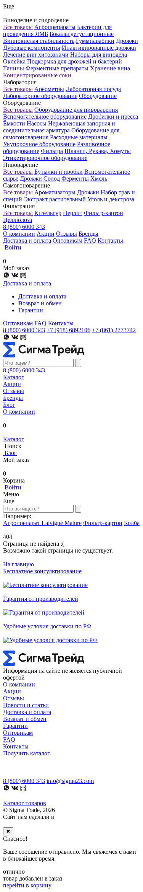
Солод (51, 178)
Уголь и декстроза (110, 199)
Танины (13, 68)
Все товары (18, 27)
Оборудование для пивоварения (76, 109)
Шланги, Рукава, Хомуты (97, 151)
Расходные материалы (79, 137)
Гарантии (30, 310)
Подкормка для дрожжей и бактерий (74, 61)
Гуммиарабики (95, 41)
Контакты (110, 240)
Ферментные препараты (57, 68)
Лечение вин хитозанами (36, 54)
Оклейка (14, 61)
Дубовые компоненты (31, 47)
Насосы (37, 123)
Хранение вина (110, 68)
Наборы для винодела (98, 54)
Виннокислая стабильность (38, 41)
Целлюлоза (17, 220)
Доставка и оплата (27, 240)
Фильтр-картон (103, 213)
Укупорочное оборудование (39, 144)
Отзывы (66, 233)
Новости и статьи (26, 705)
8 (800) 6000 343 (24, 226)
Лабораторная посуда (93, 89)
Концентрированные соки (37, 75)
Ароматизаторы (55, 192)
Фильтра (52, 151)
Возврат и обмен (40, 303)
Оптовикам (67, 240)
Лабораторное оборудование (40, 96)
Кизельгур (47, 213)
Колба (132, 523)
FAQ (90, 240)
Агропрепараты (55, 27)
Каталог (13, 377)
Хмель (98, 178)
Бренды (88, 233)
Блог (9, 404)
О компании (19, 233)
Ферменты (75, 178)
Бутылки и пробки (58, 171)
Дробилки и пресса (113, 116)
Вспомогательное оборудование (45, 116)
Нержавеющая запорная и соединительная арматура (59, 127)
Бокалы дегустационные (82, 34)
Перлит (72, 213)
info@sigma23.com (70, 781)
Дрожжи (127, 41)
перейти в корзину (27, 885)
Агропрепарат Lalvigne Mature (42, 523)
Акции (46, 233)
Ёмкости (14, 123)
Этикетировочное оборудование (45, 158)
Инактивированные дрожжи (99, 47)
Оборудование (98, 96)
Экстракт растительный (55, 199)
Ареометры (49, 89)
